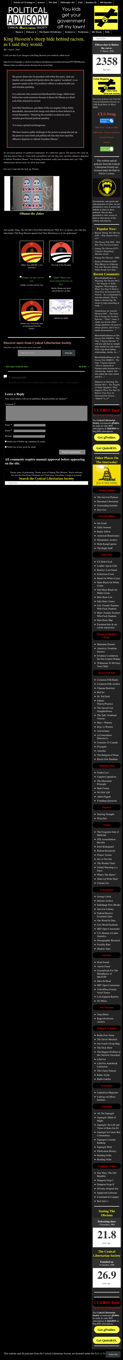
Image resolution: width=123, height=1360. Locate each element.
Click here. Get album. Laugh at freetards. (63, 475)
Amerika (101, 750)
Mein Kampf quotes (107, 544)
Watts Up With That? (107, 879)
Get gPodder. (107, 437)
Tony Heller (103, 1014)
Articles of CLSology (23, 2)
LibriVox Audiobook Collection (107, 1065)
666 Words (97, 32)
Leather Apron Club (107, 565)
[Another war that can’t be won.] (32, 280)
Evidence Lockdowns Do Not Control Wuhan (108, 657)
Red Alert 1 (103, 1201)
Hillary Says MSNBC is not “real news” (31, 266)
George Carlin (104, 896)
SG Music (102, 1000)
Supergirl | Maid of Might (106, 1119)
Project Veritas (104, 855)
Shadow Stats (103, 948)
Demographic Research (108, 940)
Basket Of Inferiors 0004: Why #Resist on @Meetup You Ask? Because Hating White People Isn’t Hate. (106, 265)
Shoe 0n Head (104, 981)
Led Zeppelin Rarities (108, 996)
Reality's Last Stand (107, 570)
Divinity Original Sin (107, 1188)
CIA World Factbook (107, 924)
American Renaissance (108, 535)
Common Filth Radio (107, 679)
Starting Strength (105, 814)
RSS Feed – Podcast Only (106, 127)
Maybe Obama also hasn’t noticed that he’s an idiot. (61, 289)
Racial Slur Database (107, 759)
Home (18, 32)
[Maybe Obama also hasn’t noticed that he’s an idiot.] (61, 284)
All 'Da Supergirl (105, 1113)
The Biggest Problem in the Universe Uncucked (108, 1053)
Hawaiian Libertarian (107, 501)
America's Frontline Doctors (107, 650)
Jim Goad (102, 523)
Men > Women (104, 722)
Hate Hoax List (104, 597)
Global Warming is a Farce (107, 869)
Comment (10, 404)
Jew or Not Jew (104, 859)
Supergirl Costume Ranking (106, 1141)
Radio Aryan (103, 1075)
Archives (69, 32)
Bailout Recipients (106, 850)
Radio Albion (103, 531)
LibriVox (101, 1059)
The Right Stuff (104, 548)
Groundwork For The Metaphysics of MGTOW (107, 974)
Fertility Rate (104, 944)
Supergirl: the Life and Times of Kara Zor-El (108, 1126)
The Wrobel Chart (106, 863)
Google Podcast (107, 137)
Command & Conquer (108, 1196)
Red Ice (101, 692)
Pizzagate (102, 746)
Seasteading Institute (107, 505)
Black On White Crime (108, 578)
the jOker (84, 366)
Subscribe (68, 353)
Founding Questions (107, 800)
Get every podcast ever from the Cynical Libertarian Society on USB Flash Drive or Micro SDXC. (107, 103)
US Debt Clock (104, 561)
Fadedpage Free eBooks (108, 904)
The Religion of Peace (108, 755)
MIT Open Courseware (108, 928)
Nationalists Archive (107, 539)
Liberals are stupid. (61, 318)
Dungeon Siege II (105, 1184)
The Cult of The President (61, 265)
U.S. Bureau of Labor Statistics (107, 934)
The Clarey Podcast (106, 1070)
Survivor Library (105, 909)
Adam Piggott (104, 796)
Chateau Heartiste (106, 688)
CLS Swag (107, 114)
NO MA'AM (103, 792)
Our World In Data (106, 920)
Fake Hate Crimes (106, 601)
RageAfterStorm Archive (105, 1020)
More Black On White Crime (108, 584)
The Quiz (53, 2)
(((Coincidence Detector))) (104, 736)
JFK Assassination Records (106, 840)
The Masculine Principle (104, 782)
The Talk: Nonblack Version (107, 716)
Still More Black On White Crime (107, 591)
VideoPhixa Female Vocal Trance (107, 991)
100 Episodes (106, 2)
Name (8, 424)
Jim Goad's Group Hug (108, 1043)
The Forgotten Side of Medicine (108, 833)
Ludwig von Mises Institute (106, 1098)
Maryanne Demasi (106, 644)
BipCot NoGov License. (109, 172)
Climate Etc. (103, 883)
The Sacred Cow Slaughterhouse (105, 709)
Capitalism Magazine (107, 1092)
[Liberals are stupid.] (61, 313)
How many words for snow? (16, 366)
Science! (41, 2)
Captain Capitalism (106, 776)
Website (8, 436)
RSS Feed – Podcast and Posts (106, 132)
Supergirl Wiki (104, 1147)
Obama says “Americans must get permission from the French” (31, 326)
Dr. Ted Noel (103, 696)
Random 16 (91, 2)
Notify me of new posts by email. (21, 446)
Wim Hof (102, 818)
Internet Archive (105, 900)
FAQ (80, 2)
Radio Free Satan (105, 1035)
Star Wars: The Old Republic (106, 1174)
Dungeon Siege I (105, 1180)
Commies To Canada (107, 742)
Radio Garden (104, 1079)
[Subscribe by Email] (107, 122)
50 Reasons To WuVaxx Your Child (108, 664)
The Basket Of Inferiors (50, 32)
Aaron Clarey (103, 966)
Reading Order (104, 1155)
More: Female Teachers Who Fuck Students (108, 614)
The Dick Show (104, 1047)
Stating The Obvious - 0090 (107, 257)
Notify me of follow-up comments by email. (26, 441)
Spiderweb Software (107, 1192)
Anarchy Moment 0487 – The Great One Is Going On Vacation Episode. (106, 315)
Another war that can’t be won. (31, 285)
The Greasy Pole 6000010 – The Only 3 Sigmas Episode (107, 338)
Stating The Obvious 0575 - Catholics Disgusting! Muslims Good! (107, 251)
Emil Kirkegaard (105, 846)
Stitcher (106, 142)
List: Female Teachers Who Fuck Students (108, 607)
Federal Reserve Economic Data (105, 914)
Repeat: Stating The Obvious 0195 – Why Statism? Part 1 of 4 (107, 235)
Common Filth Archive (108, 683)
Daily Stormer (104, 527)
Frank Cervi (103, 772)
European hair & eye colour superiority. (107, 626)
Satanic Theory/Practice (105, 702)
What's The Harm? (106, 874)
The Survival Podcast (107, 497)
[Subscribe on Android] (106, 150)
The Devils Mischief (107, 1039)
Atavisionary (103, 730)
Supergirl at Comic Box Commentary (108, 1133)
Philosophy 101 (68, 2)
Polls (107, 32)
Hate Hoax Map (105, 620)
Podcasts (30, 32)
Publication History (106, 1151)
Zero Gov (101, 509)
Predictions (83, 32)
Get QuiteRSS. (106, 448)
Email (8, 430)
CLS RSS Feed (107, 410)
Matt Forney (103, 788)
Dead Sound (103, 962)
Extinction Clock (105, 574)
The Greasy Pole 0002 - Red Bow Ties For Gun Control (107, 243)
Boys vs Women (105, 726)
